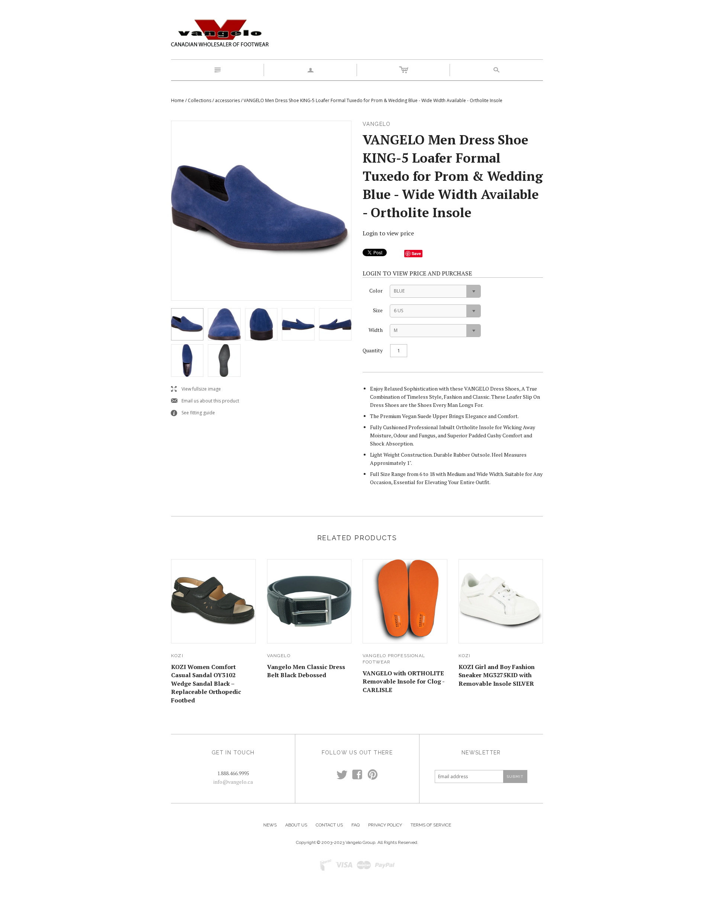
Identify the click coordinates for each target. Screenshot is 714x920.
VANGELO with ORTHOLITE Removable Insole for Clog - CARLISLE (403, 681)
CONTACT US (329, 825)
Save (416, 253)
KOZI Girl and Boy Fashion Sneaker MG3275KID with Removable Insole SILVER (497, 675)
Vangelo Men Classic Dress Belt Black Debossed (306, 671)
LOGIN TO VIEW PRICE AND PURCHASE (417, 273)
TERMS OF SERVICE (431, 825)
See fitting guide (193, 413)
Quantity (373, 350)
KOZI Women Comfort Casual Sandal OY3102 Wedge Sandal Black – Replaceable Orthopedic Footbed (206, 683)
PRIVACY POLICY (385, 825)
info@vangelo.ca (233, 781)
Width (376, 329)
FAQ (355, 825)
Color (376, 290)
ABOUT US (296, 825)
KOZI (177, 655)
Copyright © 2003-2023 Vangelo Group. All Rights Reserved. (357, 842)
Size (378, 310)
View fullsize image (196, 389)
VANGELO (278, 655)
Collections (199, 100)
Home (177, 100)
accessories (227, 100)
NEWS (270, 825)
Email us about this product (205, 401)
